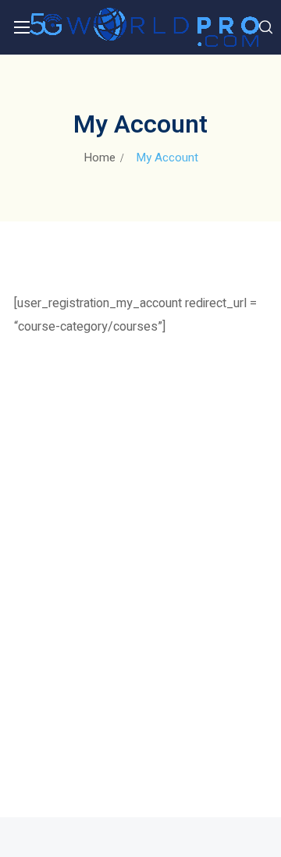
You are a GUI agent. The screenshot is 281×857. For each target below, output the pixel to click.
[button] (265, 27)
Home (100, 157)
